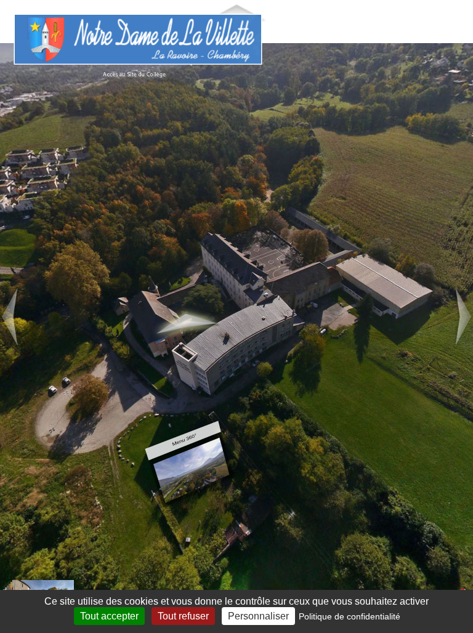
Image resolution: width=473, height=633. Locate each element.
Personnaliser (258, 616)
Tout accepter (109, 616)
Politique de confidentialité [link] (349, 616)
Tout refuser (183, 616)
